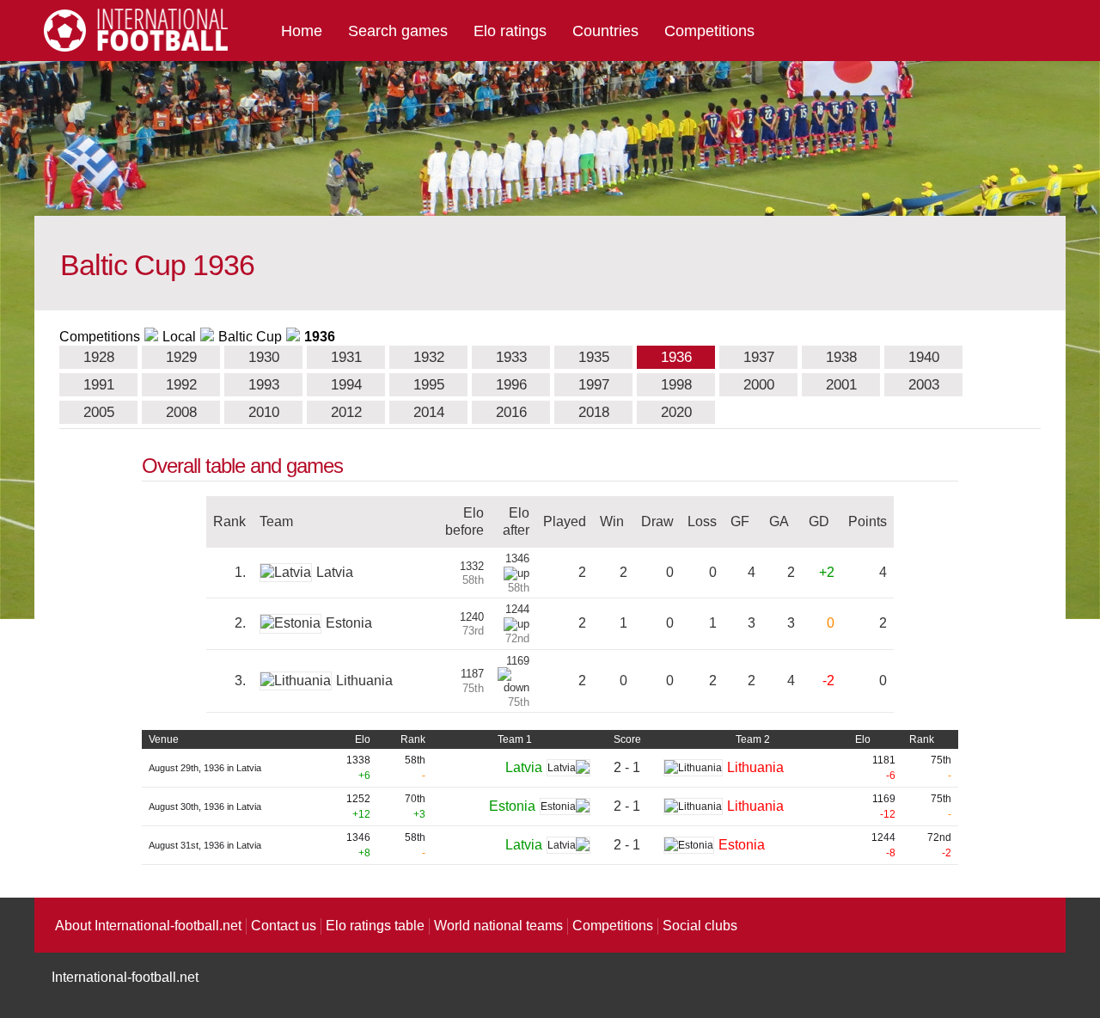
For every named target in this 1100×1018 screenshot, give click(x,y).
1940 (923, 357)
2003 (923, 385)
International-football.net (125, 977)
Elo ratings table (375, 925)
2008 (181, 412)
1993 (263, 385)
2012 (346, 412)
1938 (841, 357)
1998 (676, 385)
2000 (758, 385)
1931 (346, 357)
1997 (593, 385)
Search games (398, 31)
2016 (511, 412)
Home (301, 31)
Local (179, 336)
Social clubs (700, 925)
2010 (263, 412)
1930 (263, 357)
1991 (98, 385)
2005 (98, 412)
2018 (593, 412)
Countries (605, 31)
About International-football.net (148, 925)
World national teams (498, 925)
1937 (758, 357)
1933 (511, 357)
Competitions (709, 31)
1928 (98, 357)
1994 (346, 385)
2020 (676, 412)
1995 (428, 385)
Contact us (283, 925)
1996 (511, 385)
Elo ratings (510, 31)
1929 (181, 357)
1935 (593, 357)
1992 (181, 385)
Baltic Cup (250, 336)
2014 (428, 412)
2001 (841, 385)
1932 (428, 357)
